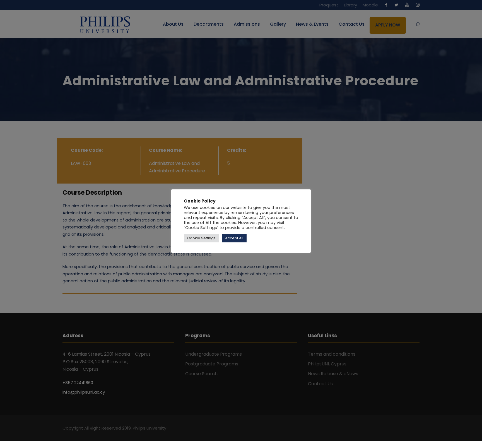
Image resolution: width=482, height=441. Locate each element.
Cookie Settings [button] (201, 238)
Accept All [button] (234, 238)
